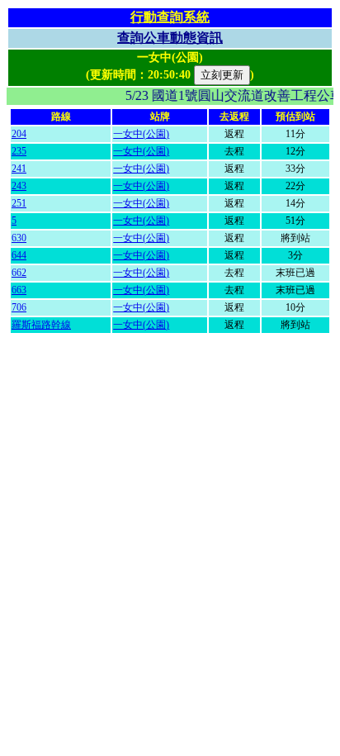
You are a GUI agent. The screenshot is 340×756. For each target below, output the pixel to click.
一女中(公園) (141, 134)
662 (19, 272)
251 (19, 203)
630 (19, 238)
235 (19, 151)
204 (19, 134)
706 (19, 307)
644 (19, 255)
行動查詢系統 (170, 17)
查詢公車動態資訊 (170, 38)
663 (19, 290)
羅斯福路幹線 (41, 324)
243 (19, 186)
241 (19, 168)
